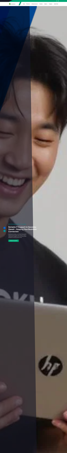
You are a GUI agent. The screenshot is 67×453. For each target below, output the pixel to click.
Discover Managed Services (14, 241)
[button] (4, 228)
